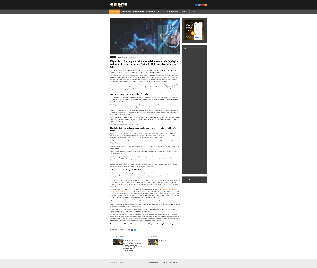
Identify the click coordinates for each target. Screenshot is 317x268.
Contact (164, 262)
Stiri (163, 11)
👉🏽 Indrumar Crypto (153, 262)
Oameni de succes (172, 11)
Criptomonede (126, 11)
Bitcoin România (138, 11)
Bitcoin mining (150, 11)
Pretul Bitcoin (114, 11)
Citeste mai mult (128, 245)
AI (158, 11)
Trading (113, 57)
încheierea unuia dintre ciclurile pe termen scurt (165, 157)
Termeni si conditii (175, 262)
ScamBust (184, 11)
